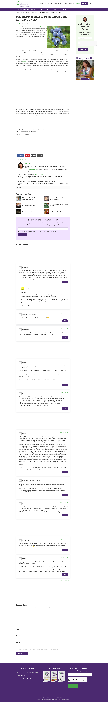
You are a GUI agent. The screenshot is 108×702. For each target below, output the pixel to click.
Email (18, 636)
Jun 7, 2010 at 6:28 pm (64, 361)
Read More (23, 675)
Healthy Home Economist (21, 12)
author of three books (33, 169)
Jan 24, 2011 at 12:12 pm (64, 266)
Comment (19, 611)
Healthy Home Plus (39, 174)
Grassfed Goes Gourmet (28, 205)
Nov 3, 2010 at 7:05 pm (64, 328)
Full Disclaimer (46, 697)
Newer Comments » (65, 580)
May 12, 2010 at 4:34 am (64, 432)
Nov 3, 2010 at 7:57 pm (64, 313)
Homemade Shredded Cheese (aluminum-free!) (58, 198)
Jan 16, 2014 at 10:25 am (64, 287)
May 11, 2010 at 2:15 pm (64, 557)
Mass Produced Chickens (28, 211)
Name (18, 629)
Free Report (82, 49)
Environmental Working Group (41, 26)
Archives (28, 12)
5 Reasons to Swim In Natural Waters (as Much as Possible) (32, 198)
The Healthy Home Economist (50, 699)
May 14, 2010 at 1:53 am (64, 392)
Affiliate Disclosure (57, 697)
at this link (22, 56)
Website (18, 642)
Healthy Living (34, 12)
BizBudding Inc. (68, 699)
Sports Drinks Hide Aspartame (58, 211)
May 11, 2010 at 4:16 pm (64, 479)
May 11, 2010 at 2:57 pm (64, 539)
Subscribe (22, 234)
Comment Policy (64, 697)
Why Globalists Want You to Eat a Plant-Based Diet (59, 205)
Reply (65, 282)
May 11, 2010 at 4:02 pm (64, 502)
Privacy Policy (51, 697)
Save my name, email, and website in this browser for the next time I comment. (38, 649)
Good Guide (56, 120)
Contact (17, 695)
